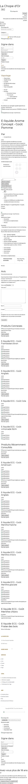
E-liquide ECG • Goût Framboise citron (11, 342)
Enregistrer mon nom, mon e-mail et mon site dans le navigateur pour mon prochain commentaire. (13, 315)
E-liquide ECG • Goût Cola (13, 401)
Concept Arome (7, 137)
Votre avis (3, 287)
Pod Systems (7, 728)
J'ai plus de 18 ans (5, 781)
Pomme (3, 206)
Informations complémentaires (11, 220)
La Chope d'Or (10, 6)
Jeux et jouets (10, 94)
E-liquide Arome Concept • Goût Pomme (10, 214)
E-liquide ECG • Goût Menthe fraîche (11, 523)
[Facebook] (1, 210)
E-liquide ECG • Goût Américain (11, 463)
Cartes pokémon (13, 96)
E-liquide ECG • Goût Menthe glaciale (11, 583)
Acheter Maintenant (6, 186)
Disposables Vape (8, 729)
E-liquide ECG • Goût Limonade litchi (11, 427)
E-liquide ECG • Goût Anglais (11, 372)
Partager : (3, 208)
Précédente (3, 599)
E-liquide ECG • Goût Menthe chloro (11, 553)
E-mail (3, 309)
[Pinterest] (3, 210)
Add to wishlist (5, 183)
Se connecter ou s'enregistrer (6, 783)
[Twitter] (2, 210)
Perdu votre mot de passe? (7, 52)
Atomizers (6, 724)
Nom (2, 305)
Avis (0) (5, 222)
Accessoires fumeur (11, 93)
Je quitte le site (13, 781)
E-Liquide (16, 105)
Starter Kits (6, 726)
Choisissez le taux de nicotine (6, 165)
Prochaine (3, 614)
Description (6, 219)
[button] (14, 15)
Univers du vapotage (11, 98)
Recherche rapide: (5, 722)
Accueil (2, 105)
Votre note (3, 285)
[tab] (15, 219)
